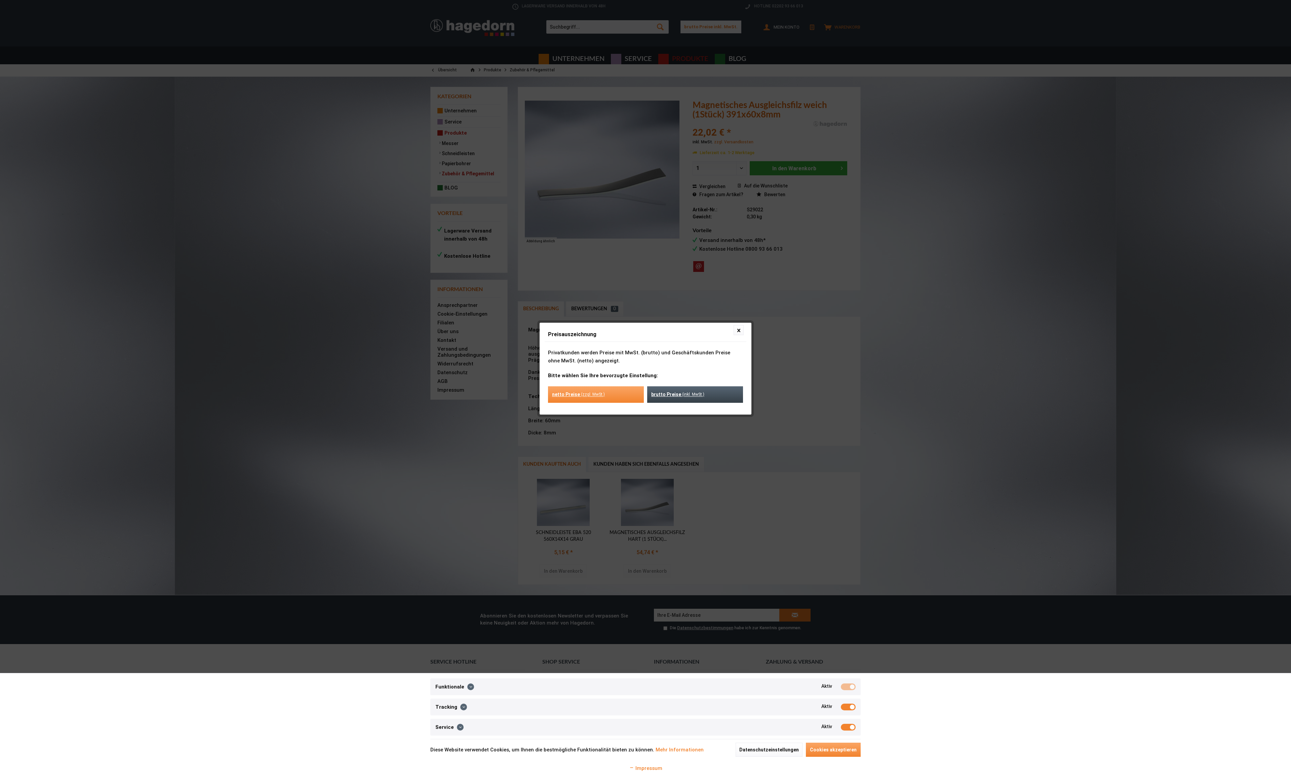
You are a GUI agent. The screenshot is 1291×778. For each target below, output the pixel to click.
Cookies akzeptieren (833, 749)
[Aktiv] (848, 686)
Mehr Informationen (680, 750)
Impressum (648, 768)
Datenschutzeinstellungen (769, 749)
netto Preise (578, 394)
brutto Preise (677, 394)
